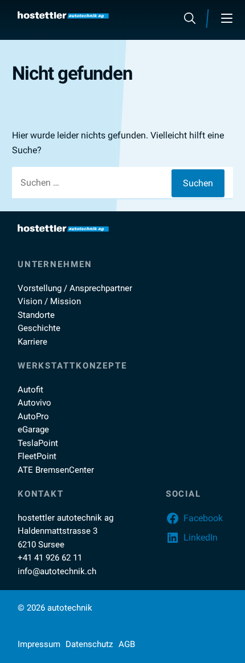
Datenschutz (89, 644)
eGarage (33, 429)
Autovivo (34, 403)
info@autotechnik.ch (57, 571)
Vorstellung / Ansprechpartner (75, 288)
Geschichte (39, 328)
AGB (127, 644)
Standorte (36, 315)
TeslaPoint (38, 443)
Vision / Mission (49, 301)
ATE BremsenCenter (56, 470)
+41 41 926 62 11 (50, 557)
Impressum (39, 644)
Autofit (30, 389)
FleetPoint (37, 456)
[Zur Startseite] (63, 15)
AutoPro (33, 416)
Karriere (32, 342)
